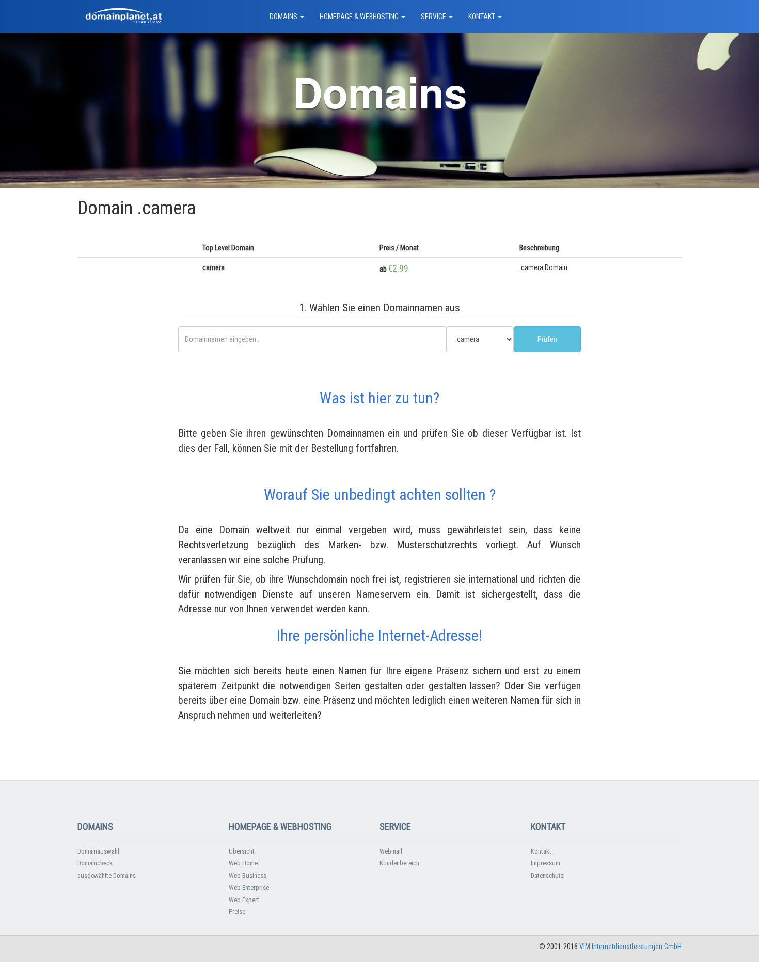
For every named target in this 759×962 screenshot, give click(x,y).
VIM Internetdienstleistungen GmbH (630, 946)
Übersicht (242, 851)
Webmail (391, 851)
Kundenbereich (399, 863)
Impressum (545, 863)
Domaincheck (95, 863)
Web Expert (244, 900)
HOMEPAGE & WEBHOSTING (360, 16)
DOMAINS (284, 16)
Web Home (243, 863)
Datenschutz (547, 875)
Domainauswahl (98, 851)
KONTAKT (482, 16)
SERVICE (434, 16)
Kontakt (541, 851)
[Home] (123, 16)
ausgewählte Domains (106, 875)
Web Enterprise (249, 887)
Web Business (247, 875)
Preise (237, 912)
